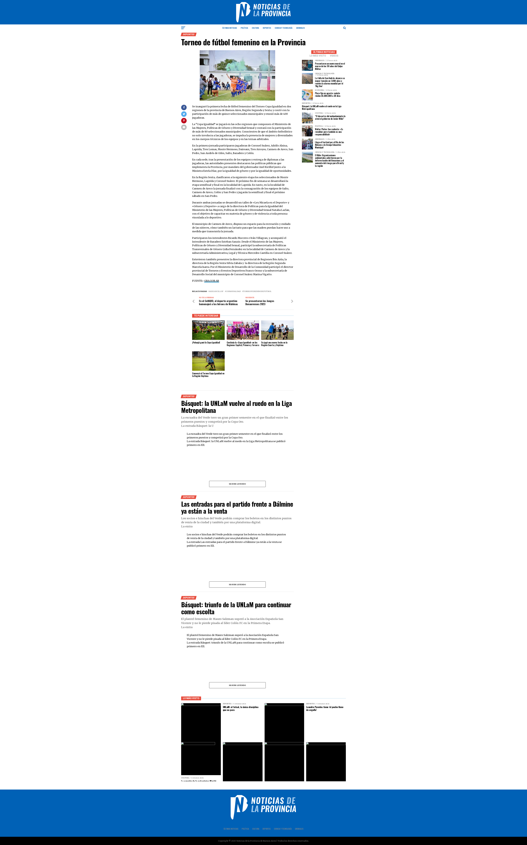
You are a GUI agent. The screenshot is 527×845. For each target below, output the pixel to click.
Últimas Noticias (229, 27)
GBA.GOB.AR (211, 280)
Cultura (255, 27)
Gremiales (300, 27)
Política (244, 27)
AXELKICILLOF (216, 291)
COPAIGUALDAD (233, 291)
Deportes (267, 27)
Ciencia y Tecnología (283, 27)
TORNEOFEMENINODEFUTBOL (257, 291)
